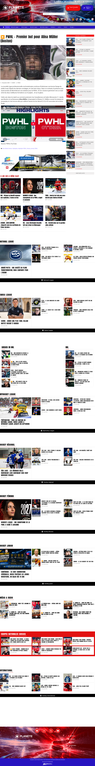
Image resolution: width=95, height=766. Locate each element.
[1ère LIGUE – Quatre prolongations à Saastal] (36, 461)
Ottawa (28, 148)
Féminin (65, 27)
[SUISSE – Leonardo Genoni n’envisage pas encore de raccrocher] (36, 650)
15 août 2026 (45, 652)
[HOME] (3, 27)
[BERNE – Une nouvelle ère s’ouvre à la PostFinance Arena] (36, 258)
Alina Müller (5, 148)
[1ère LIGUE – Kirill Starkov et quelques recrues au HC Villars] (36, 452)
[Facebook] (37, 731)
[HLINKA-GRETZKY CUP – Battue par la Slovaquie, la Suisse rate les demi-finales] (67, 650)
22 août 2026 (45, 514)
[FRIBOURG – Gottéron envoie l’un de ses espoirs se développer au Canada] (68, 553)
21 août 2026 (45, 313)
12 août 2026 (14, 366)
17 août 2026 (44, 616)
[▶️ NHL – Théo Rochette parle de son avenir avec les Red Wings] (6, 383)
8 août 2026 (45, 403)
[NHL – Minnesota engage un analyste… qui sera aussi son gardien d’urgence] (70, 114)
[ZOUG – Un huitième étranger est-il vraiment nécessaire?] (70, 155)
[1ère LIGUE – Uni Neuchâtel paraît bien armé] (68, 452)
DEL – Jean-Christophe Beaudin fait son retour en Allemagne (32, 224)
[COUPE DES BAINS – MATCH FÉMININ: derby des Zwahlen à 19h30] (68, 512)
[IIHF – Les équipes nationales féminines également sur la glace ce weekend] (36, 512)
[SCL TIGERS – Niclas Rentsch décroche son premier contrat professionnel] (68, 258)
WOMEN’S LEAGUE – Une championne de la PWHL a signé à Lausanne (32, 197)
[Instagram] (44, 731)
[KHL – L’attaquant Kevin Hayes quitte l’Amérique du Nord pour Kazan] (70, 145)
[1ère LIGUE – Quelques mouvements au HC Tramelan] (68, 461)
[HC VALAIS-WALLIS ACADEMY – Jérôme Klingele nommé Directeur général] (36, 553)
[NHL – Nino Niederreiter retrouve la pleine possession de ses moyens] (6, 354)
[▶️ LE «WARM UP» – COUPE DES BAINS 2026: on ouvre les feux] (36, 614)
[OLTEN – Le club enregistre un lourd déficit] (36, 302)
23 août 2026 (77, 505)
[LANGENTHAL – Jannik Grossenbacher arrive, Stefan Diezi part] (68, 411)
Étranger (72, 27)
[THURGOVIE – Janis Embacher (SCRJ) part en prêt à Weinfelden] (68, 311)
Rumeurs (7, 27)
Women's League (33, 27)
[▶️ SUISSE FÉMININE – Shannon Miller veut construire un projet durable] (5, 650)
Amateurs (53, 27)
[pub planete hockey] (33, 163)
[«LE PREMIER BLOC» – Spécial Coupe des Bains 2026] (36, 605)
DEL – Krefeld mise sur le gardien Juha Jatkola (55, 224)
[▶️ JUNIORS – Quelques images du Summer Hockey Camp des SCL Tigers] (36, 562)
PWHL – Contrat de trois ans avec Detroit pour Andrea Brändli (55, 196)
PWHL (36, 148)
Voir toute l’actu (80, 173)
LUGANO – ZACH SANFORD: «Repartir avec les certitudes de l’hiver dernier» (11, 225)
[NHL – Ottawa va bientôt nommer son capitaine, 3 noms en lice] (70, 52)
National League (14, 27)
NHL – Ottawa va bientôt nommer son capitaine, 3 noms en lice (10, 196)
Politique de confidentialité (23, 750)
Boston (10, 148)
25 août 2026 (79, 126)
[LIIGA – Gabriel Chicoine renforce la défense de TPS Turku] (70, 83)
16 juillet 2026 (45, 463)
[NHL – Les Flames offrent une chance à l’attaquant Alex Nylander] (70, 42)
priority (32, 148)
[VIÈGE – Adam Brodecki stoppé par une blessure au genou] (68, 302)
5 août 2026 (76, 653)
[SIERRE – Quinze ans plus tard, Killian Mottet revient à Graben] (70, 134)
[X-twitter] (51, 731)
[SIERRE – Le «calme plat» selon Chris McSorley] (36, 311)
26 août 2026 (79, 44)
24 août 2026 (45, 506)
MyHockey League (44, 27)
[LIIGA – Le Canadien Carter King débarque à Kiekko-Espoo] (70, 62)
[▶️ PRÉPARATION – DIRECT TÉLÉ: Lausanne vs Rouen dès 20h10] (4, 605)
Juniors (59, 27)
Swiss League (24, 27)
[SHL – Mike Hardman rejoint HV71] (70, 73)
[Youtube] (58, 731)
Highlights (15, 148)
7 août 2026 (77, 404)
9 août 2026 (4, 477)
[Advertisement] (80, 184)
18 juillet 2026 (45, 564)
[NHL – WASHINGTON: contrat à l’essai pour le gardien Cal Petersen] (70, 103)
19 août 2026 (14, 652)
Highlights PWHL (22, 148)
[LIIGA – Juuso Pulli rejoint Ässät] (70, 93)
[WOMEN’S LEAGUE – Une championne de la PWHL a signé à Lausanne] (15, 509)
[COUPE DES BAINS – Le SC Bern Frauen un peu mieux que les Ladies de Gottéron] (68, 503)
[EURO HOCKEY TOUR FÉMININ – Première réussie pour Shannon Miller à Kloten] (67, 641)
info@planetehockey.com (23, 748)
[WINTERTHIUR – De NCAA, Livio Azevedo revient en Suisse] (36, 401)
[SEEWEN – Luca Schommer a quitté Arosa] (36, 411)
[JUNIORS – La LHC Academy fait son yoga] (68, 562)
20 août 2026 (76, 607)
